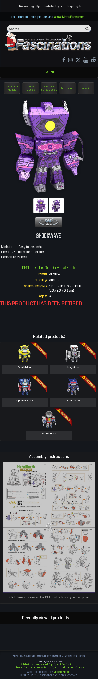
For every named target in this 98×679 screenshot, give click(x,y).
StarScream (49, 433)
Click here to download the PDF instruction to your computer (49, 597)
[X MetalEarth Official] (78, 60)
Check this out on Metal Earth (50, 267)
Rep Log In (74, 6)
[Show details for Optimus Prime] (25, 386)
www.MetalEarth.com (69, 17)
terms (82, 655)
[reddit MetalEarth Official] (93, 60)
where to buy (44, 655)
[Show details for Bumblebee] (25, 353)
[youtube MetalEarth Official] (85, 60)
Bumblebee (24, 367)
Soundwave (73, 400)
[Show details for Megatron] (73, 353)
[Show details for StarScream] (49, 419)
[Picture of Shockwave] (40, 205)
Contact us (71, 655)
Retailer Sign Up (29, 6)
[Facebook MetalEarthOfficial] (63, 60)
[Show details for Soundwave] (73, 386)
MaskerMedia (62, 672)
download (57, 655)
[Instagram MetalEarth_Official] (70, 60)
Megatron (73, 367)
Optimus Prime (24, 400)
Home (15, 655)
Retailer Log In (53, 6)
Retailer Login (27, 655)
